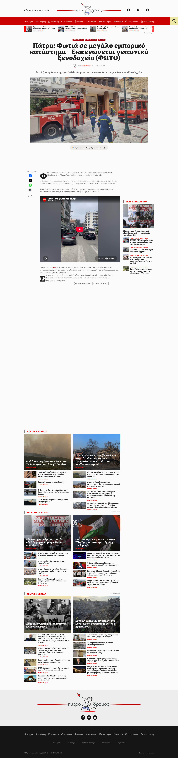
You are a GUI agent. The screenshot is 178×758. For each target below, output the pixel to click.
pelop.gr (55, 267)
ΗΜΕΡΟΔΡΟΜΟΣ (86, 65)
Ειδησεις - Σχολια (90, 39)
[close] (164, 8)
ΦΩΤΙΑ (105, 283)
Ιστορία (119, 21)
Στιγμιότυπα (132, 21)
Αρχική (30, 21)
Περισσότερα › (149, 33)
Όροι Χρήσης (71, 743)
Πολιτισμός (106, 21)
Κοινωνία (92, 21)
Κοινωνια (101, 39)
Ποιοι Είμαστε (56, 743)
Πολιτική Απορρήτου (89, 743)
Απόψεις (42, 21)
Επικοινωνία (106, 743)
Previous (25, 29)
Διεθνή (80, 21)
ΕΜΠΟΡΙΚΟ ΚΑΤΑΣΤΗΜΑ (83, 283)
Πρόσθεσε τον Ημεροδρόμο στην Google (90, 148)
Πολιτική (54, 21)
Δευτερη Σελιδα (78, 39)
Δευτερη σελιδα (36, 593)
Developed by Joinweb (146, 753)
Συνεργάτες (148, 21)
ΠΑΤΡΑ (97, 283)
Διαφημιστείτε (121, 743)
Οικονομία (67, 21)
